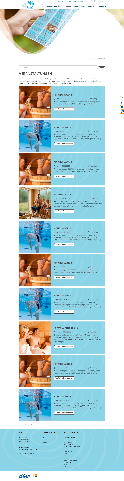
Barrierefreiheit (68, 458)
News (65, 453)
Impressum (67, 462)
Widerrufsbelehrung (70, 467)
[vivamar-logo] (35, 476)
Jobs (65, 456)
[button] (62, 6)
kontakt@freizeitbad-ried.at (28, 449)
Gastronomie (46, 442)
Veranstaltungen (69, 444)
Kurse (66, 449)
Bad (43, 438)
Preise (66, 440)
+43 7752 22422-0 (25, 447)
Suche (101, 68)
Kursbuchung (68, 451)
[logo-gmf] (24, 476)
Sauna (43, 440)
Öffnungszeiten (68, 442)
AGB (65, 465)
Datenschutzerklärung (70, 460)
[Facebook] (91, 1)
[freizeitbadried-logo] (27, 5)
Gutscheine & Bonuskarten (72, 447)
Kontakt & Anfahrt (69, 438)
